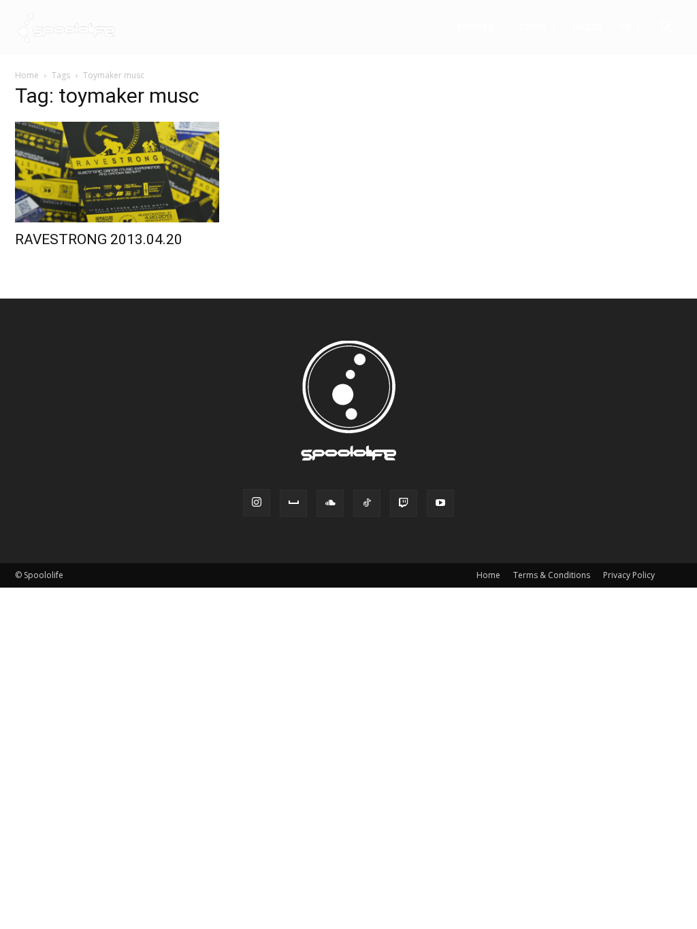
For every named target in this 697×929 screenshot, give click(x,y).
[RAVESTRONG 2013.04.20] (117, 172)
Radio (587, 26)
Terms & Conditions (551, 575)
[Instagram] (256, 502)
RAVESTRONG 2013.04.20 (98, 239)
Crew (533, 26)
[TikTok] (366, 503)
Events (475, 26)
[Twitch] (403, 503)
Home (27, 75)
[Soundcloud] (330, 503)
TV (625, 26)
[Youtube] (440, 503)
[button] (665, 28)
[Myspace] (293, 503)
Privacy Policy (629, 575)
